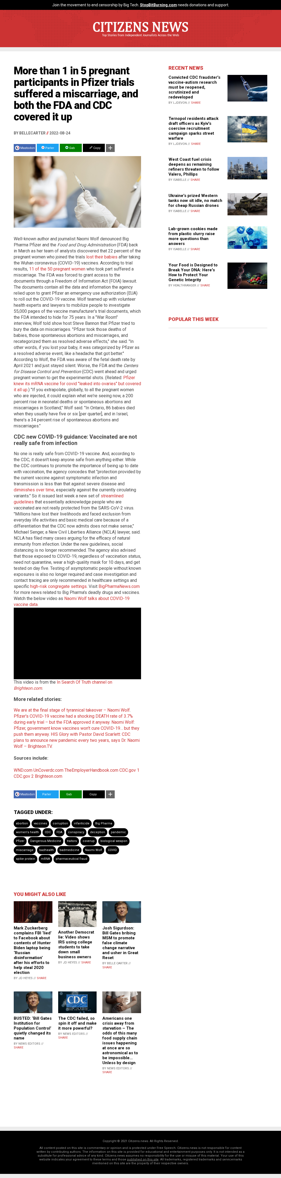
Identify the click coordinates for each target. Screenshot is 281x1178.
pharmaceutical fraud (71, 859)
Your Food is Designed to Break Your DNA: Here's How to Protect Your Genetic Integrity (193, 272)
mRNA (45, 859)
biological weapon (113, 841)
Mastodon (27, 148)
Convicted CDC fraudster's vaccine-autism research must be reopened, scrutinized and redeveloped (194, 87)
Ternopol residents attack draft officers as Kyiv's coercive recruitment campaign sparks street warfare (193, 128)
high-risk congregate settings (58, 586)
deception (97, 832)
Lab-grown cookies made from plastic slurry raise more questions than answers (193, 236)
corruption (60, 823)
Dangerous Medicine (45, 841)
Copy (96, 148)
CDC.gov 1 (129, 770)
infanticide (81, 823)
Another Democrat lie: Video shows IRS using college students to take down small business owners (76, 944)
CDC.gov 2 (24, 776)
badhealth (46, 850)
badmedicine (69, 850)
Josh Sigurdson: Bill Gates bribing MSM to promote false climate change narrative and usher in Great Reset (120, 943)
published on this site (143, 1159)
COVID (112, 850)
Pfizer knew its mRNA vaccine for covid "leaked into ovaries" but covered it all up (77, 383)
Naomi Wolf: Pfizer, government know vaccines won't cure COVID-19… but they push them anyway (76, 728)
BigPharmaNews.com (119, 586)
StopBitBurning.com (158, 5)
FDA (59, 832)
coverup (89, 841)
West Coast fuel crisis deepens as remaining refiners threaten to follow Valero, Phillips (193, 167)
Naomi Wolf (93, 850)
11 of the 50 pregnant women (57, 269)
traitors (72, 841)
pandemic (118, 832)
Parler (49, 148)
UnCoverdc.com (48, 770)
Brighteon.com (48, 776)
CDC (48, 832)
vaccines (40, 823)
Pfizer (20, 841)
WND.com (23, 770)
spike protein (25, 859)
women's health (27, 832)
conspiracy (76, 832)
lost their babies (101, 257)
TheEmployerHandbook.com (91, 770)
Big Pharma (103, 823)
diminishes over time (34, 489)
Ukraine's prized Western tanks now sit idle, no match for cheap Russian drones (195, 200)
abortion (22, 823)
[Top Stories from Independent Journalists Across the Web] (140, 39)
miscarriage (24, 850)
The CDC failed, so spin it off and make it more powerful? (77, 1023)
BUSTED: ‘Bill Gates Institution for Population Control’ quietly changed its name (33, 1028)
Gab (71, 148)
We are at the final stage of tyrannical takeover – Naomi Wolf (72, 710)
